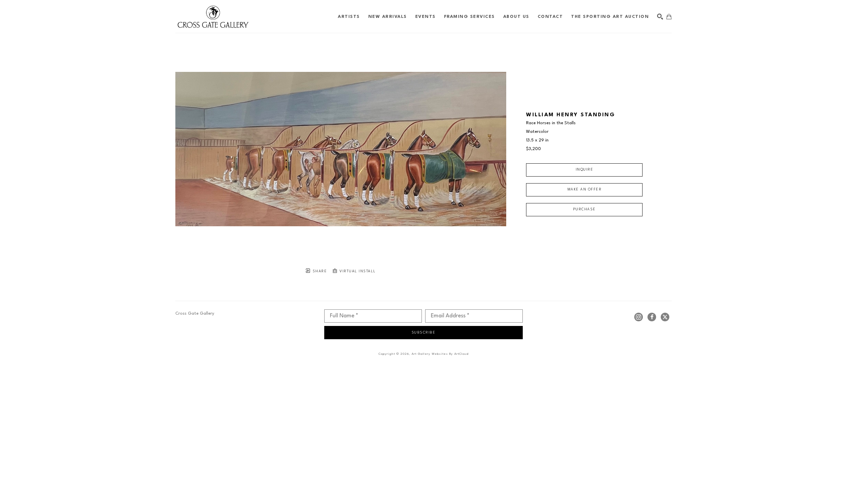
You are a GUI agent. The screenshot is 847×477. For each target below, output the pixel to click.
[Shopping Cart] (669, 17)
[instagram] (638, 317)
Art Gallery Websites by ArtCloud (440, 353)
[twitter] (665, 317)
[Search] (660, 17)
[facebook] (651, 317)
